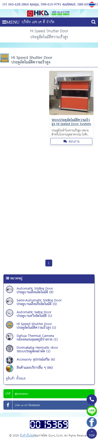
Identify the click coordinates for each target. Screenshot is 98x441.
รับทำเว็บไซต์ (27, 435)
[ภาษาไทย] (92, 4)
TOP (92, 435)
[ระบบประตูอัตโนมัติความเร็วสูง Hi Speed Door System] (71, 114)
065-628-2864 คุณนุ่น (23, 4)
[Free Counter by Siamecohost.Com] (49, 427)
